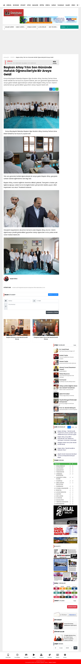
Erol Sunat (62, 380)
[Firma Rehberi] (63, 1)
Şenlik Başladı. (63, 371)
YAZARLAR (61, 5)
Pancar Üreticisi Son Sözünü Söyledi (66, 357)
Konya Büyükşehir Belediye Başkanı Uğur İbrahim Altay (28, 287)
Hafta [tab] (72, 427)
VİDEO (73, 5)
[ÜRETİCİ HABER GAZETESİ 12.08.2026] (65, 565)
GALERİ (67, 5)
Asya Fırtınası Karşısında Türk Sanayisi (66, 376)
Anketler (50, 657)
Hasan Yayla (63, 361)
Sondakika (17, 657)
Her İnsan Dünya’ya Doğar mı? (67, 351)
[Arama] (56, 1)
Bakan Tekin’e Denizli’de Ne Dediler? (63, 390)
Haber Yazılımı (52, 662)
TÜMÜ (74, 345)
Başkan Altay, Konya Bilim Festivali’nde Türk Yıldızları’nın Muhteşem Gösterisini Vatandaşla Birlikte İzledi (65, 438)
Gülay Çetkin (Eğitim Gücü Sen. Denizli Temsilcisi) (68, 387)
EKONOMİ (16, 5)
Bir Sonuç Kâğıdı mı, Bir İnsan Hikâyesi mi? (64, 404)
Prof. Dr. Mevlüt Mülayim (67, 408)
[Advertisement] (40, 42)
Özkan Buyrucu (64, 374)
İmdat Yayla (63, 355)
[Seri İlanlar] (66, 1)
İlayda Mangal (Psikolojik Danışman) (68, 401)
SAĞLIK (53, 5)
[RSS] (75, 1)
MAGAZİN (35, 5)
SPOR (29, 5)
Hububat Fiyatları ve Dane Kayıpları (68, 409)
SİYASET (22, 5)
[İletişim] (60, 1)
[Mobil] (53, 1)
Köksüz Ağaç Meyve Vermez (66, 395)
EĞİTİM (42, 5)
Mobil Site (8, 657)
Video (33, 657)
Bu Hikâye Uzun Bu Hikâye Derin (67, 381)
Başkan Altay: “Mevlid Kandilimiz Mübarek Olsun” (64, 449)
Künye (65, 657)
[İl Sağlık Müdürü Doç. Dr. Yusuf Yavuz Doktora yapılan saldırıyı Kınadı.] (58, 638)
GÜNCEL (8, 5)
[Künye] (72, 1)
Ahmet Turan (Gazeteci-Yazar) (67, 368)
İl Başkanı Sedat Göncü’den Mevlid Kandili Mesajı (65, 443)
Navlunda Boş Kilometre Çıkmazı (67, 363)
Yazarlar (41, 657)
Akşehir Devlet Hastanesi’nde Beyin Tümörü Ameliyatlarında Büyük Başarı (65, 455)
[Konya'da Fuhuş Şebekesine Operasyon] (58, 626)
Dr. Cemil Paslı (64, 349)
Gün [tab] (69, 427)
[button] (78, 5)
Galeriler (26, 657)
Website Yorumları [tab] (53, 294)
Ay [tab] (76, 427)
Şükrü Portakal (64, 394)
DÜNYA (48, 5)
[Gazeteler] (69, 1)
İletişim (57, 657)
